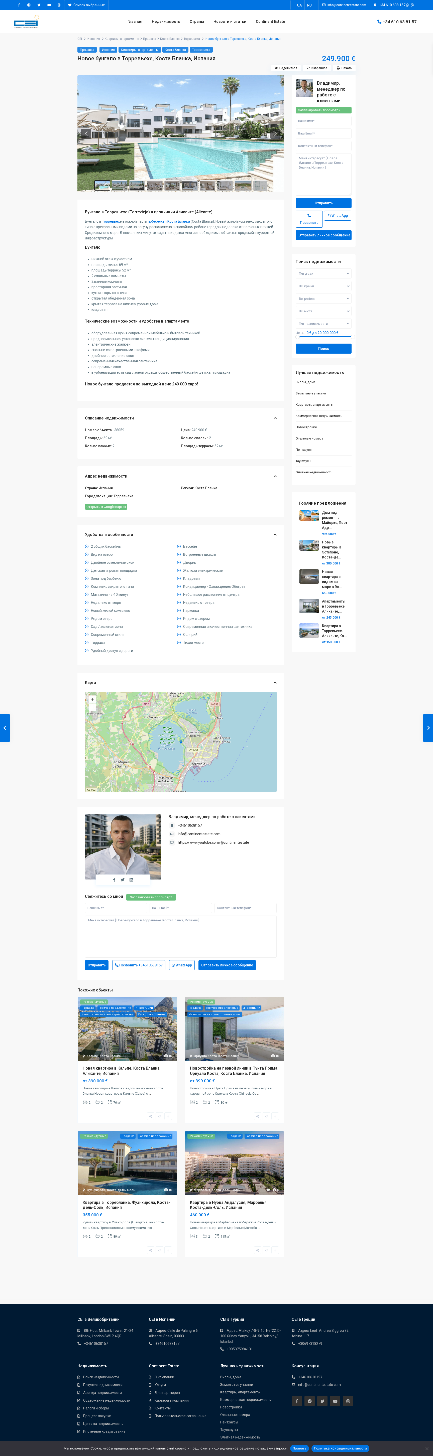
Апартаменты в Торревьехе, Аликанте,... (333, 606)
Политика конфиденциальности (340, 1448)
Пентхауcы (304, 450)
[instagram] (59, 5)
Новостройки (306, 427)
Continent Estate (270, 21)
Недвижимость (166, 21)
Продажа (149, 39)
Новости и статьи (229, 21)
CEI (79, 39)
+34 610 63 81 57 (400, 21)
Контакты (163, 1408)
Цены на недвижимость (103, 1424)
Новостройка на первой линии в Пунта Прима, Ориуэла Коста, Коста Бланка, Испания (234, 1071)
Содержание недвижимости (106, 1400)
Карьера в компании (172, 1400)
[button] (86, 134)
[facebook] (19, 5)
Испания (93, 39)
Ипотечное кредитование (104, 1431)
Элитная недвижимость (314, 472)
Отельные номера (309, 438)
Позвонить (141, 965)
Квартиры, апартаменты (122, 39)
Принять (299, 1448)
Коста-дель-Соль (121, 1190)
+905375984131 (240, 1349)
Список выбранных (89, 5)
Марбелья (202, 1190)
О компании (164, 1377)
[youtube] (49, 5)
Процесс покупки (97, 1416)
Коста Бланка (170, 39)
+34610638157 (190, 825)
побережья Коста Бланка (169, 221)
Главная (135, 21)
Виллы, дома (305, 382)
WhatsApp (183, 965)
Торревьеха (192, 39)
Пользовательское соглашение (180, 1416)
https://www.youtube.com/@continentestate (213, 842)
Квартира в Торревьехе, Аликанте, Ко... (334, 631)
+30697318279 (310, 1344)
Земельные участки (311, 393)
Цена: (300, 333)
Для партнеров (167, 1393)
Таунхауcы (303, 461)
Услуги (160, 1385)
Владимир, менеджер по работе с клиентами (212, 816)
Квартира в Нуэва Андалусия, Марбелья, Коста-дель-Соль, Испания (229, 1205)
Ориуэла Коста (205, 1056)
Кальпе (92, 1056)
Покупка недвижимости (103, 1385)
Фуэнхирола (95, 1190)
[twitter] (39, 5)
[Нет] (426, 1448)
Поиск (323, 349)
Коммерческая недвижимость (319, 416)
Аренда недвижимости (102, 1393)
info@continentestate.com (199, 834)
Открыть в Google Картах (106, 507)
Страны (197, 21)
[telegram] (29, 5)
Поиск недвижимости (101, 1377)
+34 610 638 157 (392, 5)
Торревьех (111, 221)
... (150, 1093)
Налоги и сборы (96, 1408)
